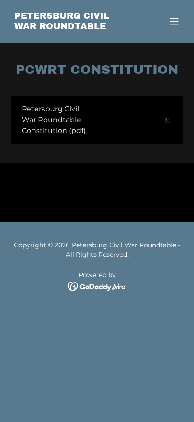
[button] (174, 21)
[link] (71, 26)
